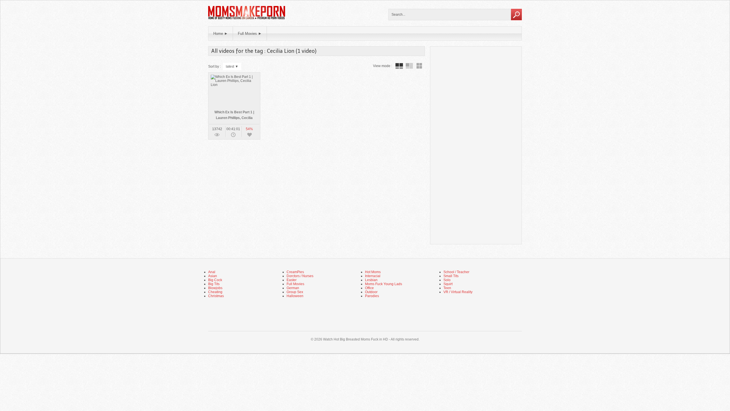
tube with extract (409, 66)
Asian (212, 276)
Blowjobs (215, 288)
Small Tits (451, 276)
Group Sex (295, 292)
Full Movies (295, 284)
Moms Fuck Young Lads (383, 284)
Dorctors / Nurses (300, 276)
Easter (292, 280)
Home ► (220, 33)
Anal (211, 272)
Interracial (372, 276)
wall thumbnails (419, 66)
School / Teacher (456, 272)
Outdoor (371, 292)
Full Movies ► (250, 33)
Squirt (448, 284)
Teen (447, 288)
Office (369, 288)
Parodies (372, 296)
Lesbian (371, 280)
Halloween (295, 296)
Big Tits (214, 284)
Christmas (216, 296)
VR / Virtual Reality (458, 292)
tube (399, 66)
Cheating (215, 292)
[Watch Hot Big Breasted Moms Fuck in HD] (246, 19)
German (293, 288)
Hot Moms (373, 272)
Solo (447, 280)
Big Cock (215, 280)
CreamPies (295, 272)
